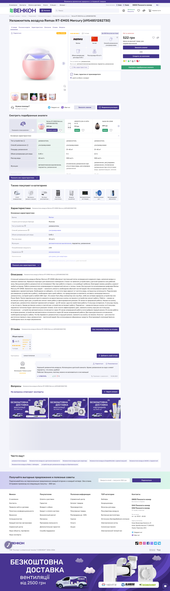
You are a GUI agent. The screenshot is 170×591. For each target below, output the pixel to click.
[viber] (151, 543)
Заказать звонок (84, 107)
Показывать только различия (20, 130)
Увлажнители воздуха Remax (61, 16)
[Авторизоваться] (123, 10)
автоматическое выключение (60, 243)
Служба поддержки (47, 531)
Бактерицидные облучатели (112, 198)
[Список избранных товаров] (138, 10)
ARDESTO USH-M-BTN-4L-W (81, 122)
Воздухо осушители (71, 198)
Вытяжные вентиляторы (110, 515)
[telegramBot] (159, 543)
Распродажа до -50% (78, 515)
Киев (119, 5)
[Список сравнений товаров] (143, 10)
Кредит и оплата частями (49, 511)
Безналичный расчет (48, 515)
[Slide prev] (13, 63)
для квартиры (62, 256)
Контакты (23, 5)
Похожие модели (24, 27)
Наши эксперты (15, 535)
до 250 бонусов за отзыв (110, 33)
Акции (72, 527)
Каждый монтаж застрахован (20, 523)
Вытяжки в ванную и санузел (31, 198)
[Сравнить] (157, 37)
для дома (52, 256)
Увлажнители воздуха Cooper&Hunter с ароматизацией (108, 461)
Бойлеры (104, 499)
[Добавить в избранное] (153, 37)
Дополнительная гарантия (50, 527)
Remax (78, 43)
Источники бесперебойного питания (115, 519)
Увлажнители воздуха (44, 16)
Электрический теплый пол (111, 531)
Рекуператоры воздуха (110, 511)
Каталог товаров (76, 503)
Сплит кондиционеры (17, 198)
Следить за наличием (141, 56)
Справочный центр (77, 499)
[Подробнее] (117, 37)
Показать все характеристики (22, 178)
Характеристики (37, 27)
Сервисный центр (16, 527)
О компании (13, 5)
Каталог (47, 10)
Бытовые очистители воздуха (58, 198)
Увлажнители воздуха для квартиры (75, 461)
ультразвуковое (55, 230)
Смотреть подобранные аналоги (141, 67)
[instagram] (144, 543)
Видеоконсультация (109, 107)
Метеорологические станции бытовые (85, 198)
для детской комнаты (57, 261)
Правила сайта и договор (19, 507)
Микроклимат (32, 16)
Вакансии (13, 515)
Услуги (45, 5)
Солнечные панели (108, 527)
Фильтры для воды (108, 507)
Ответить (42, 376)
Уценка (73, 519)
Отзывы (55, 27)
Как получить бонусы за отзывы (104, 329)
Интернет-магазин (14, 16)
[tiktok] (136, 543)
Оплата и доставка (34, 5)
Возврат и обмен (46, 507)
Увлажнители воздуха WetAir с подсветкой (143, 461)
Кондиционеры (107, 503)
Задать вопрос (111, 392)
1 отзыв (86, 33)
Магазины (43, 519)
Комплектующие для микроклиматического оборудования (98, 198)
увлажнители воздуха (19, 461)
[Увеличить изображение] (64, 86)
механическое (54, 252)
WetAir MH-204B (107, 121)
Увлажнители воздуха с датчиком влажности (44, 461)
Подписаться (146, 480)
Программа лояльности (49, 523)
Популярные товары (78, 511)
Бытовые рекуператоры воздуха (44, 198)
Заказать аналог (141, 47)
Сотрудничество (15, 519)
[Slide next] (63, 63)
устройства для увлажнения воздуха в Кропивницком (60, 464)
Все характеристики (80, 67)
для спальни (70, 261)
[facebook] (148, 543)
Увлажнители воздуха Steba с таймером (25, 464)
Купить (77, 130)
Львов (127, 5)
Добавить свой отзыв (109, 356)
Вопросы (62, 27)
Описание (47, 27)
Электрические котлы (109, 523)
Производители (76, 507)
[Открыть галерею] (64, 89)
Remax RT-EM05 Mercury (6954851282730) (54, 122)
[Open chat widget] (165, 586)
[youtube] (140, 543)
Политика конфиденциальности (21, 511)
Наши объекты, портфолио (19, 531)
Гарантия (43, 503)
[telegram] (155, 543)
